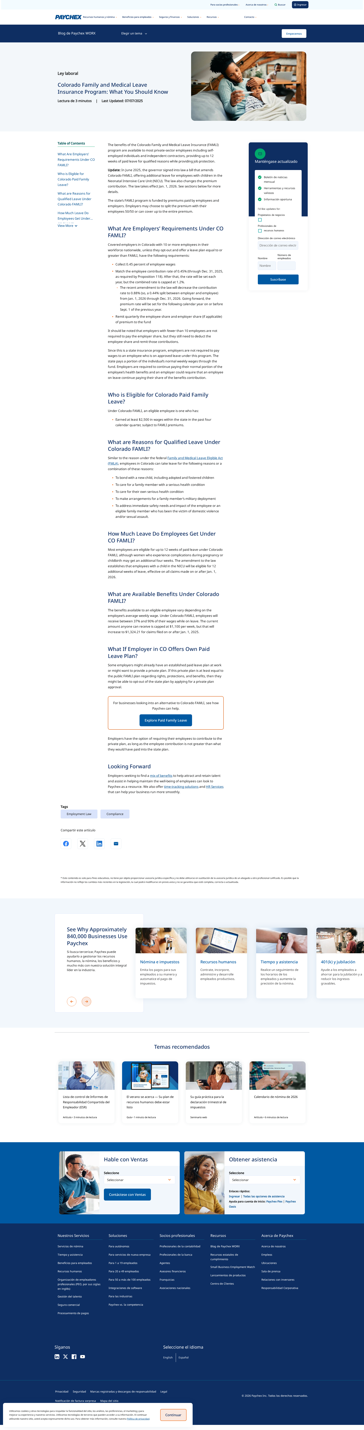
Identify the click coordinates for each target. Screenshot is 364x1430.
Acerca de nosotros (256, 4)
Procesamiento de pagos (73, 1313)
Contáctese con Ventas (127, 1194)
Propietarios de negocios (271, 215)
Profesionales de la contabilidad (180, 1246)
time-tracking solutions (181, 786)
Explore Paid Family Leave (166, 720)
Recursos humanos (70, 1271)
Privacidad (61, 1391)
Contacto (249, 17)
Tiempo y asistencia (70, 1254)
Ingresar (234, 1196)
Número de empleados (284, 257)
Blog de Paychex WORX (77, 33)
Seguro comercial (69, 1305)
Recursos (212, 17)
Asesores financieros (173, 1271)
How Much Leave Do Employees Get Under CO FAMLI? (74, 217)
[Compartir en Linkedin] (99, 843)
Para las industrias (120, 1296)
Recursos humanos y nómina (99, 17)
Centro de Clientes (222, 1283)
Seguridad (79, 1391)
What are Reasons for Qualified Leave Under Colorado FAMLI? (74, 199)
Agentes (165, 1263)
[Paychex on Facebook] (74, 1356)
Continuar (173, 1415)
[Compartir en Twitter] (82, 843)
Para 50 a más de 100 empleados (130, 1279)
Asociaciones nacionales (175, 1288)
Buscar (282, 4)
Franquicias (167, 1279)
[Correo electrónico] (116, 843)
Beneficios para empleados (136, 17)
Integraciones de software (125, 1288)
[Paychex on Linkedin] (57, 1356)
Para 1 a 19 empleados (123, 1263)
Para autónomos (119, 1246)
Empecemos (294, 33)
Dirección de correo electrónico (276, 238)
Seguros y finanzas (169, 17)
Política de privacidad (138, 1418)
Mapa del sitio (109, 1401)
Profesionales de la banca (176, 1254)
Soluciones (193, 17)
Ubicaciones (269, 1263)
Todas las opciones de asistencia (264, 1196)
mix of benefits (161, 775)
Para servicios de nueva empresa (130, 1254)
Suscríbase (278, 279)
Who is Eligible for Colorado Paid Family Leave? (73, 179)
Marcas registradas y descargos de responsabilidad (123, 1391)
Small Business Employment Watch (232, 1267)
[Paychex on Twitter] (65, 1356)
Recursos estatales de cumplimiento (224, 1257)
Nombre (263, 258)
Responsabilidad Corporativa (279, 1288)
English (168, 1357)
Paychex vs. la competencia (126, 1304)
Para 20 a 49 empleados (124, 1271)
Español (184, 1357)
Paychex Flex (274, 1201)
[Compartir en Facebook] (66, 843)
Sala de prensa (270, 1271)
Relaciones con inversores (277, 1279)
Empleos (266, 1254)
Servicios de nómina (70, 1246)
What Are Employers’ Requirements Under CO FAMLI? (76, 159)
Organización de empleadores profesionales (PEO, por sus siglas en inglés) (79, 1284)
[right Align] (86, 1001)
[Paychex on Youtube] (82, 1356)
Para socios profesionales (224, 4)
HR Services (215, 786)
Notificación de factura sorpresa (75, 1401)
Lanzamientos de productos (228, 1275)
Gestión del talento (70, 1296)
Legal (163, 1391)
